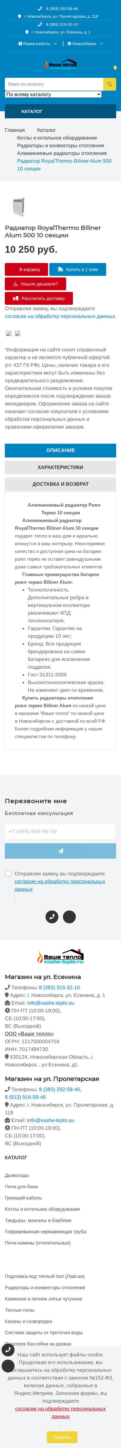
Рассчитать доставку (42, 298)
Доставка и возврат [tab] (61, 484)
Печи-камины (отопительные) (38, 1242)
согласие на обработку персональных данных (60, 316)
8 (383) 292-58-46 (61, 8)
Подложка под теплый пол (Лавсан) (45, 1276)
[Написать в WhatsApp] (69, 916)
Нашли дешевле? (39, 283)
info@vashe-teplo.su (50, 1003)
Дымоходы (17, 1175)
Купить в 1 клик (81, 269)
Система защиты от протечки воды (44, 1332)
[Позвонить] (51, 916)
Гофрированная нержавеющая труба (45, 1231)
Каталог (46, 130)
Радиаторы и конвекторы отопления (60, 145)
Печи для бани (21, 1186)
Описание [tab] (60, 450)
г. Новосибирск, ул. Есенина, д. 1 (61, 32)
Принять (62, 1437)
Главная (15, 130)
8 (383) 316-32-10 (61, 24)
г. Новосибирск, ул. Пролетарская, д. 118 (61, 16)
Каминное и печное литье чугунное (43, 1298)
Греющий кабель (23, 1197)
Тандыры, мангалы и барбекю (38, 1220)
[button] (60, 111)
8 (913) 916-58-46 (25, 1097)
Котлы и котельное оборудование (57, 137)
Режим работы (36, 43)
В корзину (29, 269)
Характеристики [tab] (60, 467)
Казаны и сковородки (28, 1321)
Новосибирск (84, 43)
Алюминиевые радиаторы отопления (62, 153)
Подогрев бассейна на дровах (38, 1343)
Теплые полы (20, 1310)
